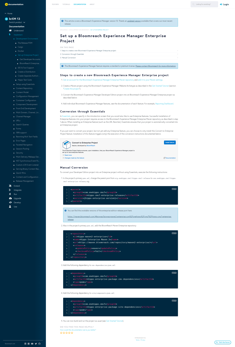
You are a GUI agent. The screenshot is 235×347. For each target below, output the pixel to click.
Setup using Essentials (25, 84)
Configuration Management (27, 96)
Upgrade (17, 198)
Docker (20, 51)
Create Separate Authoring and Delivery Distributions (29, 75)
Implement (18, 34)
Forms (18, 128)
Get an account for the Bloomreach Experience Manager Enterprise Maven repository (98, 79)
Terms (137, 340)
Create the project (71, 88)
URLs (18, 120)
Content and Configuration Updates (28, 177)
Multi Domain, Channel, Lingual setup (28, 112)
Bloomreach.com (10, 344)
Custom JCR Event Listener (27, 164)
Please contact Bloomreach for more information (155, 66)
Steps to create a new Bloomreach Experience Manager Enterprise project (89, 50)
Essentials (66, 116)
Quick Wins (21, 173)
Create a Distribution (26, 71)
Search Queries (22, 124)
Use (15, 206)
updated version (134, 21)
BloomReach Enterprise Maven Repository (30, 63)
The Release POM (24, 43)
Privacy (143, 340)
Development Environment (27, 38)
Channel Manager (23, 116)
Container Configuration (26, 100)
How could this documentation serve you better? (78, 330)
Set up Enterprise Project (28, 55)
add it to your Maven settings (150, 79)
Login (226, 4)
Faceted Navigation (24, 144)
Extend (16, 185)
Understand (18, 30)
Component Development (26, 104)
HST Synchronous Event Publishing (28, 160)
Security (19, 152)
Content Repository (24, 88)
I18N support (21, 132)
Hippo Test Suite (24, 79)
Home (9, 13)
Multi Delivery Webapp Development (28, 156)
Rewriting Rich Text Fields (27, 136)
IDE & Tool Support (25, 67)
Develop (17, 202)
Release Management (25, 181)
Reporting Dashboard (164, 103)
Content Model (22, 92)
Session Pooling (22, 148)
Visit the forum (224, 342)
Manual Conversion (69, 57)
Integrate (17, 190)
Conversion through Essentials (73, 54)
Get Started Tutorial (160, 85)
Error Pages (20, 140)
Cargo (20, 47)
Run (15, 194)
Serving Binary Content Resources (28, 169)
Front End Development (26, 108)
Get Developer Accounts (29, 59)
